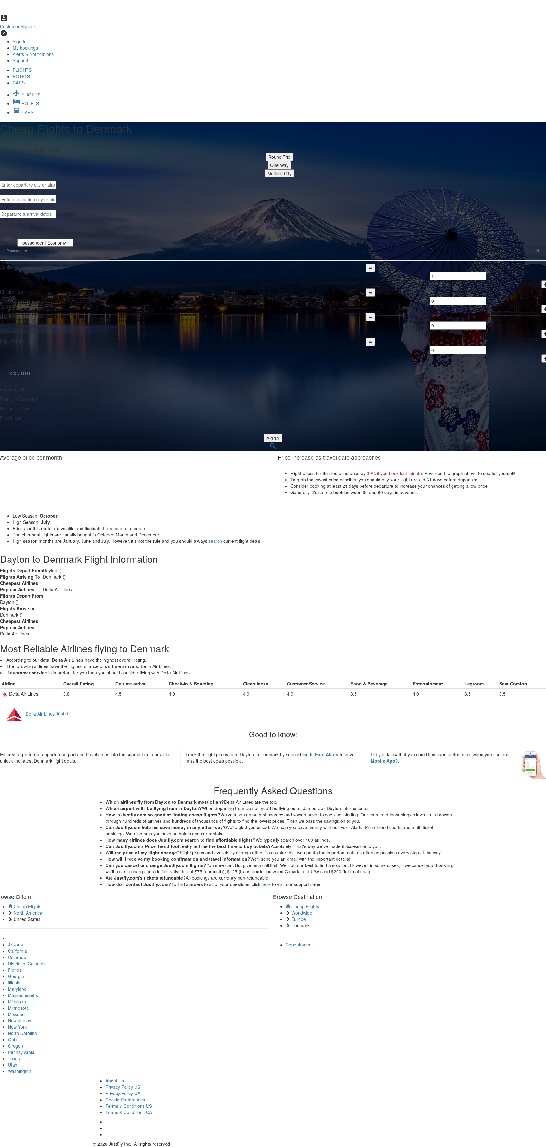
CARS (19, 82)
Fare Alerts (326, 754)
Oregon (15, 1046)
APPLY (273, 438)
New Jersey (19, 1020)
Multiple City (279, 173)
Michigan (17, 1001)
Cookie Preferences (125, 1099)
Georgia (16, 976)
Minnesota (18, 1008)
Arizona (15, 944)
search (215, 541)
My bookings (25, 48)
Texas (14, 1058)
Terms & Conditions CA (129, 1112)
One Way (279, 165)
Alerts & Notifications (33, 54)
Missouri (16, 1014)
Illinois (14, 982)
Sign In (20, 41)
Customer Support (18, 26)
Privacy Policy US (123, 1087)
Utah (12, 1065)
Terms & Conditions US (129, 1106)
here (266, 884)
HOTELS (21, 76)
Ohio (12, 1039)
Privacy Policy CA (123, 1093)
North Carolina (22, 1033)
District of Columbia (27, 963)
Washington (19, 1071)
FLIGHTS (22, 70)
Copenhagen (299, 944)
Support (20, 60)
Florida (15, 970)
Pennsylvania (21, 1052)
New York (17, 1027)
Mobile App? (384, 761)
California (17, 951)
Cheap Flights (26, 906)
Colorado (17, 957)
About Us (115, 1080)
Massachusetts (23, 995)
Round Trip (279, 157)
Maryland (17, 989)
